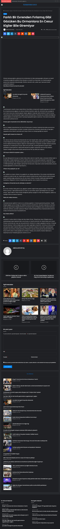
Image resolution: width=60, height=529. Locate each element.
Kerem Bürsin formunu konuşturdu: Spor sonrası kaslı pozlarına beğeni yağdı (11, 300)
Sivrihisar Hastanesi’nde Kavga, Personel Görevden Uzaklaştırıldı (30, 440)
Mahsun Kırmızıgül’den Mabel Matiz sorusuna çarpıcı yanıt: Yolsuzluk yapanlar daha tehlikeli (48, 318)
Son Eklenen (30, 374)
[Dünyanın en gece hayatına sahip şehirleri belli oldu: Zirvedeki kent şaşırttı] (7, 480)
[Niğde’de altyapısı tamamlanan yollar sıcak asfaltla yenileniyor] (7, 487)
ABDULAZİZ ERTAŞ (10, 29)
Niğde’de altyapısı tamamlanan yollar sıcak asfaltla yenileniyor (30, 485)
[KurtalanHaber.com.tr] (30, 5)
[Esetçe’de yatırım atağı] (30, 292)
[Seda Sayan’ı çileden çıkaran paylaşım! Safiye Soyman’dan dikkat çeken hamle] (48, 292)
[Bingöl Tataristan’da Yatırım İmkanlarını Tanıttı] (7, 381)
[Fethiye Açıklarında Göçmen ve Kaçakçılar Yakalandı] (7, 449)
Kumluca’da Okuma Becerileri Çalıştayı (23, 472)
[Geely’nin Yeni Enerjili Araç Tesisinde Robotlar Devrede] (7, 412)
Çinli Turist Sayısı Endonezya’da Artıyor (13, 406)
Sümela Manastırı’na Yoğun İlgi (21, 423)
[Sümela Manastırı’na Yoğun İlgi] (7, 426)
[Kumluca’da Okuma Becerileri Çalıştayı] (7, 474)
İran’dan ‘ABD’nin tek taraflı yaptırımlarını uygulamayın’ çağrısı (20, 396)
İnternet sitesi (34, 357)
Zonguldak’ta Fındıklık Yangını (11, 454)
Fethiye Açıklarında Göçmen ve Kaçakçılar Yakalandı (27, 447)
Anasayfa (6, 10)
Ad (4, 351)
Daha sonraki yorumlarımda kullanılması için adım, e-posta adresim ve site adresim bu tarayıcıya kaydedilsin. (30, 362)
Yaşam (11, 10)
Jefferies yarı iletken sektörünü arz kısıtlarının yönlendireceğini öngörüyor (23, 461)
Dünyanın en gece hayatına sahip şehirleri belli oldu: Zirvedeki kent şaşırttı (32, 478)
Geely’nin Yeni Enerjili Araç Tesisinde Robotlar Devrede (27, 410)
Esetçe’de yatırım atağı (28, 298)
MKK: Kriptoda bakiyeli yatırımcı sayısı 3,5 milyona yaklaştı (19, 457)
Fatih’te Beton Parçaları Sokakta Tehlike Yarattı (25, 434)
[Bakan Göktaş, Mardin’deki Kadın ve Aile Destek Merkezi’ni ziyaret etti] (7, 388)
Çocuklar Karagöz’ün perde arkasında (23, 400)
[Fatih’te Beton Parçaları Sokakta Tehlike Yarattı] (7, 436)
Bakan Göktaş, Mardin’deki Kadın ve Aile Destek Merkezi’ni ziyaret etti (31, 386)
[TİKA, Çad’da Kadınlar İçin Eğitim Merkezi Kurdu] (7, 467)
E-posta (5, 357)
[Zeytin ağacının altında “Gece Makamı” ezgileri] (11, 310)
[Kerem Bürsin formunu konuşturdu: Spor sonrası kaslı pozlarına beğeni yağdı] (11, 292)
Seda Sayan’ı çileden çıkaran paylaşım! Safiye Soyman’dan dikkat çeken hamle (48, 300)
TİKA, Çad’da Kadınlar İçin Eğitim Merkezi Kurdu (25, 465)
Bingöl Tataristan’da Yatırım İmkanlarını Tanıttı (25, 379)
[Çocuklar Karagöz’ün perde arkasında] (7, 96)
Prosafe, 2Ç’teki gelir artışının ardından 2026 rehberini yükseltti (20, 430)
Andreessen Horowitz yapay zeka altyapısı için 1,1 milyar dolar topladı (27, 1)
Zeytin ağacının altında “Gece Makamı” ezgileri (11, 316)
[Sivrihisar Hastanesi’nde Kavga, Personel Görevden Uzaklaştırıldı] (7, 443)
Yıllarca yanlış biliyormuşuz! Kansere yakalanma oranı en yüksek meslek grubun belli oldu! (29, 318)
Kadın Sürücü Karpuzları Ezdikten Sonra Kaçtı (25, 417)
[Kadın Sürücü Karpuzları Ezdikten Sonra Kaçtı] (7, 419)
